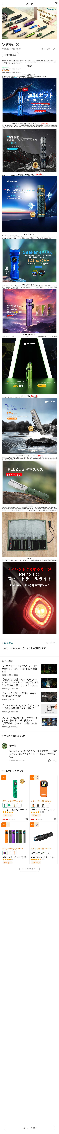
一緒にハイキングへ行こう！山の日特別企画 (24, 648)
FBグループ (25, 175)
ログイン (16, 77)
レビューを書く (29, 1128)
